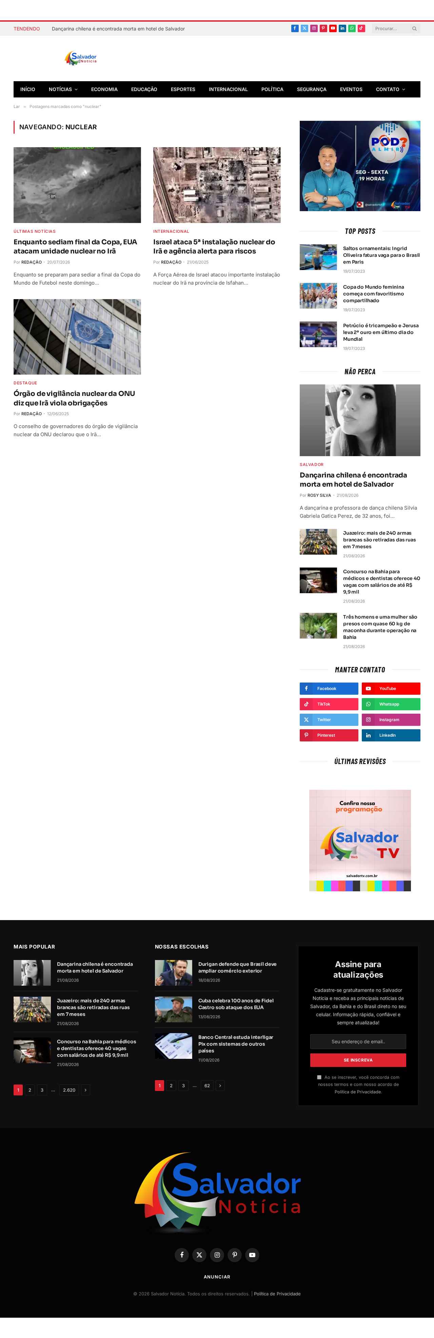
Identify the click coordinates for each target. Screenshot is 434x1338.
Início (27, 89)
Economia (104, 89)
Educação (144, 89)
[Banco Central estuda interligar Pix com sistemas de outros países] (173, 1046)
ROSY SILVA (319, 495)
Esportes (183, 89)
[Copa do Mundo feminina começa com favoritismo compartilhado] (318, 296)
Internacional (228, 89)
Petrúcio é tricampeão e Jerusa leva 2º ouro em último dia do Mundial (381, 332)
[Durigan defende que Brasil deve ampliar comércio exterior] (173, 973)
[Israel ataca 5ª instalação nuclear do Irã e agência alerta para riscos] (217, 185)
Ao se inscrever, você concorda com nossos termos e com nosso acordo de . (358, 1084)
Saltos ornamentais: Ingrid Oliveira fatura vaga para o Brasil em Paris (381, 255)
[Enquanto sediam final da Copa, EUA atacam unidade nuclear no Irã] (77, 185)
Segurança (312, 89)
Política (272, 89)
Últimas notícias (35, 231)
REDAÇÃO (31, 262)
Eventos (351, 89)
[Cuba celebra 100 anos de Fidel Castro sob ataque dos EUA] (173, 1009)
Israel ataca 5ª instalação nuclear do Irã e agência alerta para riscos (214, 246)
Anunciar (217, 1276)
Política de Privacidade (358, 1091)
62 (207, 1085)
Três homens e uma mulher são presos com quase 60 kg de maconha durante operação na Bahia (380, 627)
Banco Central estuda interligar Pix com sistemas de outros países (236, 1044)
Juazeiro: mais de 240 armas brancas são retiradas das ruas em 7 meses (379, 540)
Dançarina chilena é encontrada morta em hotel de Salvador (118, 28)
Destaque (25, 382)
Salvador (312, 464)
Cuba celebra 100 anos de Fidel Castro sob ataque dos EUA (236, 1004)
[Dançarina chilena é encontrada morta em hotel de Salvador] (360, 420)
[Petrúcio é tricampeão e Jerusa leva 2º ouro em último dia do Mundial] (318, 334)
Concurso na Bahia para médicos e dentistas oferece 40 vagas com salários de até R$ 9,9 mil (381, 581)
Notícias (60, 89)
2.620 (69, 1090)
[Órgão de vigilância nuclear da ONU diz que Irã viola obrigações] (77, 337)
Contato (387, 89)
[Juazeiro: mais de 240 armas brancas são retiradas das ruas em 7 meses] (318, 542)
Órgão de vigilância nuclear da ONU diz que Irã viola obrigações (74, 398)
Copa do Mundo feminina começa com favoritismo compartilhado (373, 294)
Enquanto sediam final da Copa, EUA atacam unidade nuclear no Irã (75, 246)
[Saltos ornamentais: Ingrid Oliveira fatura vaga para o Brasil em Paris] (318, 257)
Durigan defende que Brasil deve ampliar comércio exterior (237, 967)
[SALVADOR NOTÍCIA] (97, 58)
